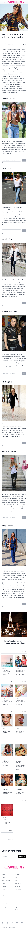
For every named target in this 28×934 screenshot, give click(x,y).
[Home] (2, 44)
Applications (18, 909)
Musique (17, 874)
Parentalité (18, 889)
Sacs (16, 877)
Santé (16, 880)
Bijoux (3, 883)
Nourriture (10, 44)
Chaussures (18, 895)
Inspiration (18, 883)
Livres (16, 904)
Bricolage (4, 886)
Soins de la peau (6, 880)
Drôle (3, 901)
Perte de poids (5, 904)
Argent (3, 895)
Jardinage (4, 907)
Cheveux (4, 892)
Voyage (17, 907)
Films (16, 898)
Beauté (3, 874)
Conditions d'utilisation (7, 860)
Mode (3, 889)
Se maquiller (5, 898)
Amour (3, 909)
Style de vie (22, 856)
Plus (24, 160)
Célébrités (17, 886)
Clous (3, 877)
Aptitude (17, 901)
